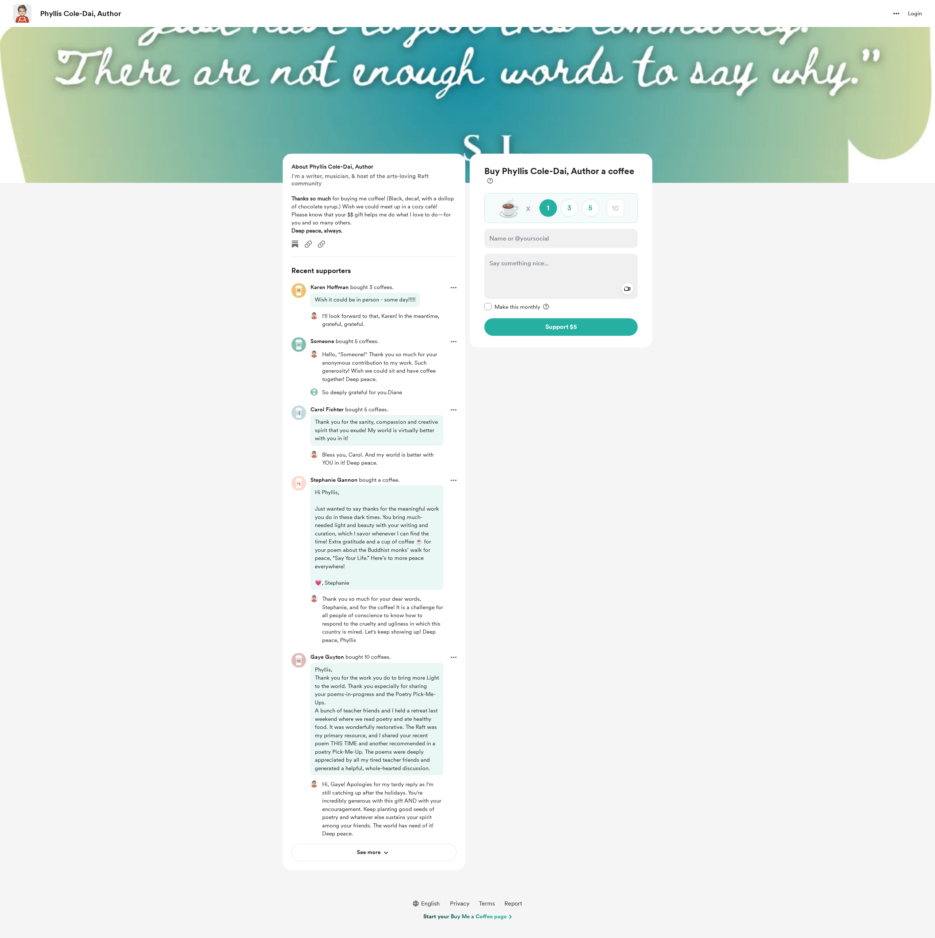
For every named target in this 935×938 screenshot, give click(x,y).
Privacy (459, 903)
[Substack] (295, 244)
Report (513, 903)
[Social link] (308, 244)
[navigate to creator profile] (22, 13)
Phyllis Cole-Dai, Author (80, 13)
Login (915, 13)
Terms (487, 903)
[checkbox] (512, 306)
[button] (896, 13)
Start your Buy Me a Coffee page (465, 916)
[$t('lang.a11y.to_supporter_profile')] (314, 315)
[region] (561, 250)
